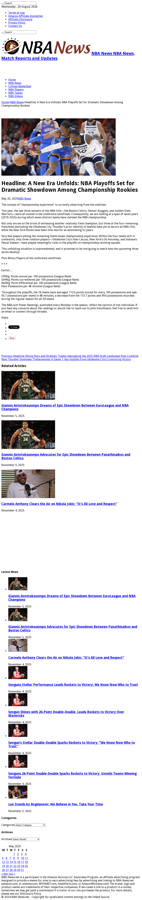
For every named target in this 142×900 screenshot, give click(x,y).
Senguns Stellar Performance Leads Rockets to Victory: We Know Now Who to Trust (73, 685)
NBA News (14, 83)
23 (18, 866)
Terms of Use (16, 12)
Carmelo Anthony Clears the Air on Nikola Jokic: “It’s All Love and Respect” (59, 504)
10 (22, 858)
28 (11, 870)
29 (14, 870)
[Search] (2, 4)
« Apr (4, 874)
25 (26, 866)
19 (3, 866)
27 (7, 870)
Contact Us (15, 26)
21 (11, 866)
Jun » (12, 874)
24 (22, 866)
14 (11, 862)
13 (7, 862)
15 (14, 862)
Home (12, 79)
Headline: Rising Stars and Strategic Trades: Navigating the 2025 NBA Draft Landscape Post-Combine (69, 356)
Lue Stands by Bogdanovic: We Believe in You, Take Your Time (55, 804)
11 (26, 858)
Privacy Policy (16, 22)
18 (26, 862)
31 (22, 870)
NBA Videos (15, 96)
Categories (8, 825)
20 (7, 866)
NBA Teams (15, 93)
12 (3, 862)
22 (14, 866)
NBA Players (16, 89)
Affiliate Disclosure (20, 19)
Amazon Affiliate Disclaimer (25, 16)
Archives (6, 839)
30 (18, 870)
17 (22, 862)
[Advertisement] (41, 69)
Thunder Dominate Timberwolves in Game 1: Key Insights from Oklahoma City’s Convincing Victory (66, 359)
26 (3, 870)
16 (18, 862)
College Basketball (19, 86)
